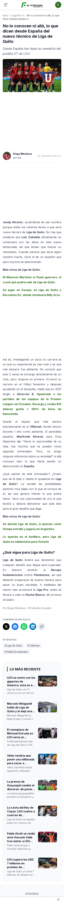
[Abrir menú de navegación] (6, 5)
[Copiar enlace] (41, 626)
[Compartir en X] (6, 626)
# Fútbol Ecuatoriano (16, 651)
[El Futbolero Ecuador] (32, 5)
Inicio (6, 15)
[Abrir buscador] (58, 5)
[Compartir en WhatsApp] (23, 626)
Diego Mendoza (22, 153)
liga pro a (18, 15)
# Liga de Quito (13, 645)
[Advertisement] (32, 120)
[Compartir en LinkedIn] (32, 626)
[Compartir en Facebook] (15, 626)
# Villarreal (33, 645)
